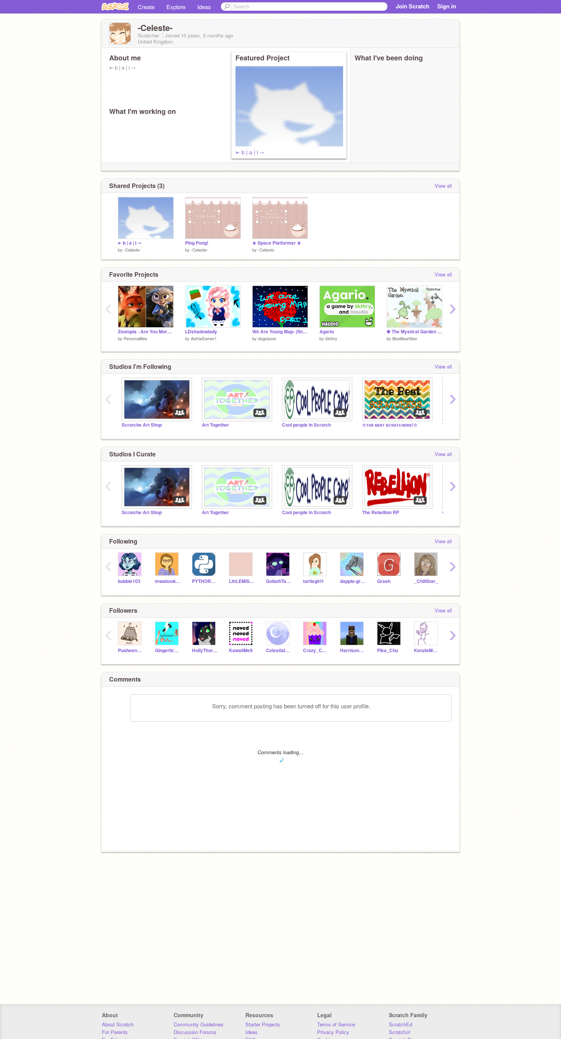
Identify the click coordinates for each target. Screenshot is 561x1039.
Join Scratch (412, 6)
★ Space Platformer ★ (276, 243)
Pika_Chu (387, 650)
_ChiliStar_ (426, 581)
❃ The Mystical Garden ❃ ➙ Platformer (414, 331)
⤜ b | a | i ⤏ (249, 152)
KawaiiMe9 (241, 650)
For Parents (115, 1032)
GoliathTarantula (279, 581)
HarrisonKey (353, 650)
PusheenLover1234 (130, 650)
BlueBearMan (404, 338)
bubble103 (129, 581)
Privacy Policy (333, 1032)
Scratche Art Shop (142, 425)
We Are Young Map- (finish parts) (280, 331)
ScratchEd (400, 1024)
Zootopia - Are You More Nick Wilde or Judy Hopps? (146, 331)
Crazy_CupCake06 (316, 650)
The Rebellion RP (380, 512)
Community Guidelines (199, 1024)
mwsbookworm (168, 581)
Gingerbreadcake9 (168, 650)
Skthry (331, 338)
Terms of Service (336, 1024)
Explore (175, 7)
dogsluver (267, 338)
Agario (326, 331)
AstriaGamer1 (204, 338)
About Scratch (118, 1024)
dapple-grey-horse (353, 581)
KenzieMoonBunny (427, 650)
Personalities (135, 338)
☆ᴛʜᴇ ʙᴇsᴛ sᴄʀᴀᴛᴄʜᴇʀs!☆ (390, 425)
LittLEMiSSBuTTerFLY (242, 581)
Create (146, 7)
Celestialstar (279, 650)
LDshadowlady (201, 331)
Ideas (204, 7)
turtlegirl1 (313, 581)
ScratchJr (399, 1032)
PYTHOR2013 (205, 581)
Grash (383, 581)
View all (443, 185)
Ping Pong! (196, 243)
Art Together (215, 425)
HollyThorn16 (205, 650)
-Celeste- (132, 250)
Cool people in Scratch (306, 425)
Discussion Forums (195, 1032)
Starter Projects (262, 1024)
